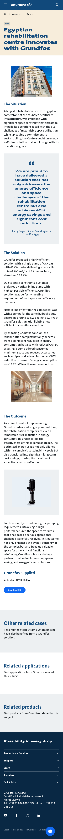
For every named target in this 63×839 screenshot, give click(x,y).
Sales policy (17, 829)
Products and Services (16, 753)
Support (8, 760)
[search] (57, 5)
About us (9, 775)
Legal (6, 829)
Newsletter (31, 829)
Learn (7, 768)
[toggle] (6, 5)
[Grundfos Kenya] (5, 14)
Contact (43, 829)
